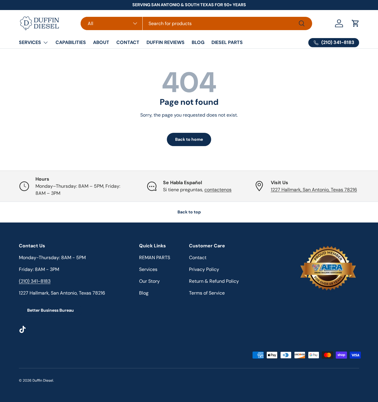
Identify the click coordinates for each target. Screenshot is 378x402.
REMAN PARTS (154, 257)
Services (148, 269)
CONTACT (127, 42)
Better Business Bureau (50, 310)
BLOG (198, 42)
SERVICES (30, 42)
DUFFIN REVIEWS (165, 42)
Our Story (149, 281)
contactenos (218, 190)
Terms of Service (207, 293)
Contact (197, 257)
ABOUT (101, 42)
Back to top (189, 212)
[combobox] (196, 23)
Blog (144, 293)
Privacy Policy (204, 269)
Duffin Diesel (42, 380)
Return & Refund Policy (214, 281)
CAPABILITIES (71, 42)
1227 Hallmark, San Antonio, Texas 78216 (314, 190)
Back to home (189, 139)
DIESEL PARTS (227, 42)
